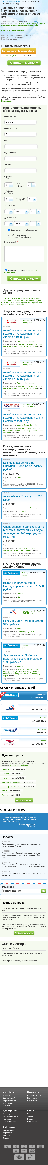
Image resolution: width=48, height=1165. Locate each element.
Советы (6, 1138)
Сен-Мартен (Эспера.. (11, 786)
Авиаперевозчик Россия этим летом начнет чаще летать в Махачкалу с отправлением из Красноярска (24, 865)
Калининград (23, 631)
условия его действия (19, 765)
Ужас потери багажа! (10, 948)
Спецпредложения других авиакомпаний (22, 565)
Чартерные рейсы (10, 1101)
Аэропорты (7, 1133)
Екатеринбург (22, 341)
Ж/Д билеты (32, 1098)
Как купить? (7, 1095)
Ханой (4, 300)
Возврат (30, 1119)
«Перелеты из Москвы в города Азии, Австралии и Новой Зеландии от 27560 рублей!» (23, 24)
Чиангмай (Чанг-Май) (16, 298)
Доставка (30, 1116)
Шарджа (33, 346)
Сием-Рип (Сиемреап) (24, 300)
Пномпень (11, 303)
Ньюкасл (5, 774)
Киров (5, 676)
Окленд (19, 303)
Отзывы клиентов (12, 809)
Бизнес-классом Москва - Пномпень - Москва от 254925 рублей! (22, 466)
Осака (11, 430)
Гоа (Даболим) (31, 344)
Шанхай (6, 433)
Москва (32, 341)
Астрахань (37, 669)
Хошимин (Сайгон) (33, 298)
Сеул (29, 430)
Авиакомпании (8, 1130)
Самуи (4, 303)
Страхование (32, 1101)
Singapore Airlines (10, 1)
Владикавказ (16, 671)
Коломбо (13, 346)
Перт (22, 550)
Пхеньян (5, 778)
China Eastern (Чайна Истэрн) (28, 406)
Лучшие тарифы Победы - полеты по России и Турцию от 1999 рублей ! (23, 659)
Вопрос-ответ (32, 1122)
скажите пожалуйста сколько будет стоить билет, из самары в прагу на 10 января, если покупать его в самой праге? (23, 917)
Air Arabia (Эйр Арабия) (27, 321)
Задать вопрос (25, 933)
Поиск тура (7, 1114)
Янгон (3, 298)
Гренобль (6, 769)
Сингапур (11, 300)
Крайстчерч (37, 303)
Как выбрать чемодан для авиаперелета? (19, 960)
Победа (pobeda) (25, 574)
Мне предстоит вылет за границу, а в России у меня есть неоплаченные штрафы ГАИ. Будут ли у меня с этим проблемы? (24, 926)
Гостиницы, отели (34, 1095)
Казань (26, 674)
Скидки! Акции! (9, 1098)
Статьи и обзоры (14, 944)
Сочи (32, 631)
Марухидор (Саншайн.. (11, 782)
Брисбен (4, 305)
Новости (8, 837)
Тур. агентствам (9, 1122)
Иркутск (18, 674)
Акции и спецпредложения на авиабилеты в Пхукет (25, 313)
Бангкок (12, 305)
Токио (34, 430)
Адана (4, 791)
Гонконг (28, 428)
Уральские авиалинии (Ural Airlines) (31, 612)
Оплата (30, 1114)
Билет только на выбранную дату (24, 230)
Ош (19, 597)
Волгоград (27, 671)
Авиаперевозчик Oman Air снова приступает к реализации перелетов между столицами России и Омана (23, 855)
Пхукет (26, 346)
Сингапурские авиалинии (12, 30)
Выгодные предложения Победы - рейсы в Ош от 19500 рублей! (23, 586)
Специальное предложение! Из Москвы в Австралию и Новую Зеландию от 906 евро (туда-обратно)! (23, 531)
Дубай (5, 346)
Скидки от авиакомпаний (17, 687)
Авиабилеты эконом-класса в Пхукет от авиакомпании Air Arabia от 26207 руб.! (22, 376)
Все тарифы (25, 800)
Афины (5, 795)
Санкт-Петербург (31, 425)
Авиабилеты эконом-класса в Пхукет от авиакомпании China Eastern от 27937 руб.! (23, 418)
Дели (40, 344)
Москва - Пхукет (9, 55)
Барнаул (6, 671)
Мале (20, 346)
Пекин (17, 430)
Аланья (21, 669)
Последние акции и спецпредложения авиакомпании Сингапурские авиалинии (24, 451)
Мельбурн (27, 303)
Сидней (38, 300)
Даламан (36, 671)
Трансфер (7, 1119)
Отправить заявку (24, 62)
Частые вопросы (13, 902)
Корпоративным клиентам (9, 1104)
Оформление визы (10, 1116)
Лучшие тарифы (13, 755)
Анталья (28, 669)
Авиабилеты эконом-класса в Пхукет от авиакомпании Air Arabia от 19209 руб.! (22, 334)
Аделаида (20, 305)
